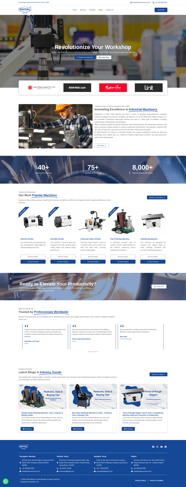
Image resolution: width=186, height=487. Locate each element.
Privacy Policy (140, 480)
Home (75, 10)
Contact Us (109, 10)
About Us (83, 10)
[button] (161, 10)
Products (92, 10)
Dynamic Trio (34, 482)
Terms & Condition (157, 480)
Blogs (101, 10)
